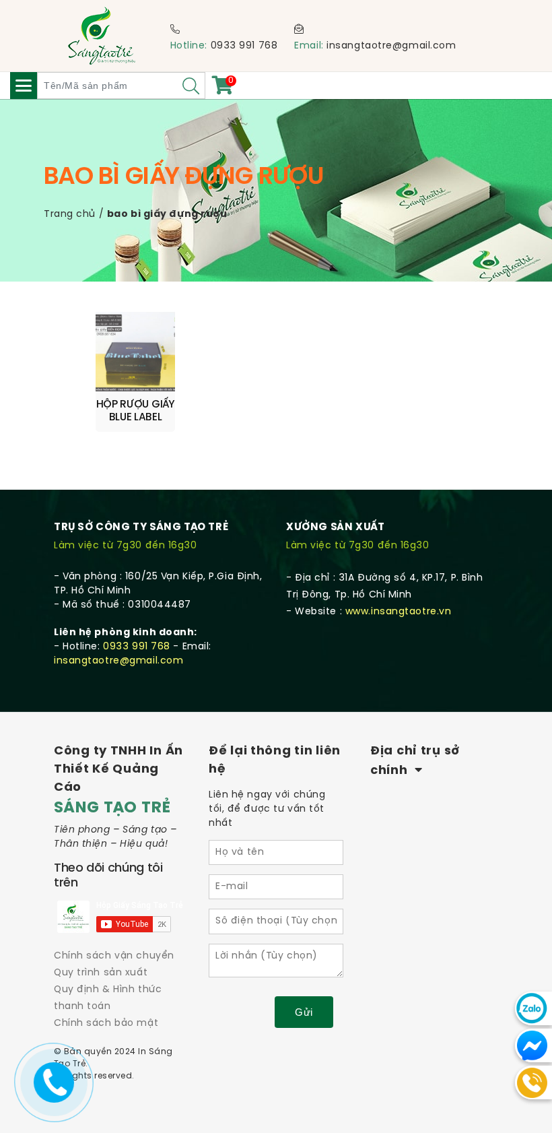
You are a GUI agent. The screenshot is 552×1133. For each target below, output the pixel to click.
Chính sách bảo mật (106, 1023)
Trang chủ (70, 214)
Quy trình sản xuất (100, 973)
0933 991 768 (244, 46)
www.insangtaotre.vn (398, 612)
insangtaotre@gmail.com (391, 46)
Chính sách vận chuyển (114, 956)
